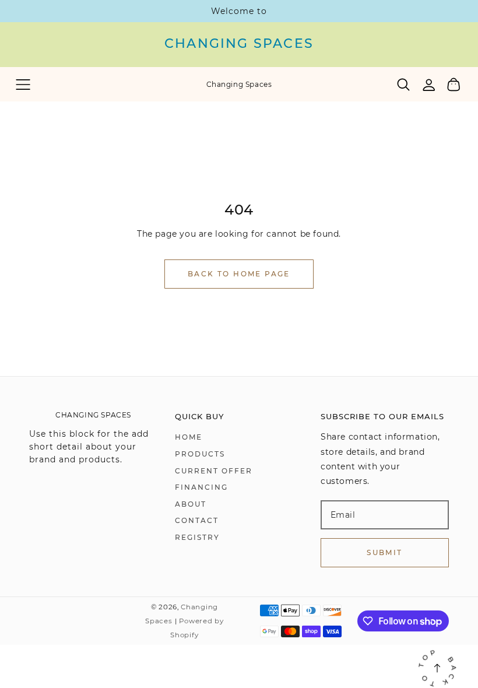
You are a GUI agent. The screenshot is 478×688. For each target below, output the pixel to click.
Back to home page (239, 273)
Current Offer (213, 470)
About (190, 504)
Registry (197, 537)
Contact (197, 520)
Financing (201, 487)
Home (188, 437)
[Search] (403, 84)
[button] (23, 84)
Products (200, 454)
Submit (384, 552)
